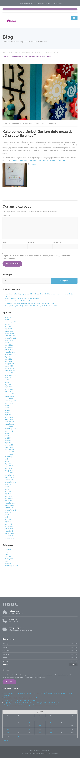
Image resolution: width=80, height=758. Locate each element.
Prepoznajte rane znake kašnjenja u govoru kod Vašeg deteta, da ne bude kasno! (32, 303)
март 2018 (8, 443)
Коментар (6, 215)
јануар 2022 (9, 350)
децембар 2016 (10, 475)
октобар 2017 (9, 454)
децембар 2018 (10, 422)
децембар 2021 (10, 352)
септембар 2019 (10, 401)
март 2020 (8, 387)
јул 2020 (7, 380)
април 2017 (8, 466)
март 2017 (8, 468)
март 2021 (8, 361)
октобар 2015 (9, 508)
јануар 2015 (9, 529)
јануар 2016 (9, 501)
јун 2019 (7, 408)
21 (61, 729)
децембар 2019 (10, 394)
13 (51, 726)
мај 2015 (8, 519)
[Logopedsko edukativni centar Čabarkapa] (11, 20)
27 (51, 733)
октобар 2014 (9, 536)
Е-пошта (31, 242)
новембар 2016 (10, 477)
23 (8, 733)
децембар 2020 (10, 368)
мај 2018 (8, 438)
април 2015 (8, 522)
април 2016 (8, 494)
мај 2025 (8, 317)
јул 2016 (7, 487)
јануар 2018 (9, 447)
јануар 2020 (9, 391)
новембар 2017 (10, 452)
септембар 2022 (10, 338)
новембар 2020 (10, 371)
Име (4, 242)
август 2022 (9, 340)
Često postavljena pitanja (27, 3)
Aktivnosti (53, 123)
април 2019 (8, 412)
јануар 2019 (9, 419)
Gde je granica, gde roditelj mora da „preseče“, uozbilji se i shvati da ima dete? (31, 306)
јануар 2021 (9, 366)
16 (8, 729)
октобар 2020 (9, 373)
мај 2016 (8, 491)
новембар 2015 (10, 505)
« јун (4, 740)
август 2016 (9, 484)
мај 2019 (8, 410)
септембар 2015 (10, 510)
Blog (6, 552)
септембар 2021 (10, 354)
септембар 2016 (10, 482)
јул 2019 (7, 405)
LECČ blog (8, 556)
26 (40, 733)
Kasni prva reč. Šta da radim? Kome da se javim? (21, 301)
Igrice (6, 554)
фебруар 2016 (9, 498)
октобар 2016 (9, 480)
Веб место (56, 242)
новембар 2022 (10, 336)
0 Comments (40, 123)
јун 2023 (7, 324)
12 (40, 726)
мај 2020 (8, 384)
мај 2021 (8, 357)
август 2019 (9, 403)
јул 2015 (7, 515)
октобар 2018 (9, 426)
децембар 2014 (10, 531)
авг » (8, 740)
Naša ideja (9, 682)
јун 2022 (7, 343)
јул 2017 (7, 459)
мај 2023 (8, 326)
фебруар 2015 (9, 526)
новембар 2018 (10, 424)
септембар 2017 (10, 457)
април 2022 (8, 345)
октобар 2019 (9, 398)
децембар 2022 (10, 333)
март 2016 (8, 496)
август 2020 (9, 378)
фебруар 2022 (9, 347)
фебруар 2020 (9, 389)
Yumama (8, 563)
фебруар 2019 (9, 417)
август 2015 (9, 512)
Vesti (6, 561)
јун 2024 (7, 319)
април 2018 (8, 440)
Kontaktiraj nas (57, 3)
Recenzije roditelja (44, 3)
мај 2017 (8, 463)
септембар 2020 (10, 375)
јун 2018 (7, 436)
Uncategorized (9, 559)
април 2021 (8, 359)
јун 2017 (7, 461)
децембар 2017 (10, 450)
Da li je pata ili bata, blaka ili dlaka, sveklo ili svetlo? (22, 299)
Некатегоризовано (11, 566)
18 (29, 729)
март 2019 (8, 415)
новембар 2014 (10, 533)
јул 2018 (7, 433)
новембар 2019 (10, 396)
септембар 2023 (10, 322)
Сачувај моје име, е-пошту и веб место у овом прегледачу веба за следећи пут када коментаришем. (36, 257)
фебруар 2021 (9, 364)
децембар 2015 (10, 503)
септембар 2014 (10, 538)
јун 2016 (7, 489)
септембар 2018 (10, 429)
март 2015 (8, 524)
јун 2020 (7, 382)
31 (18, 736)
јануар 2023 (9, 331)
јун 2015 (7, 517)
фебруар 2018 (9, 445)
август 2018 (9, 431)
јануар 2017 (9, 473)
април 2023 (8, 329)
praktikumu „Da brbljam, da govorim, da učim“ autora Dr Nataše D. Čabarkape (37, 160)
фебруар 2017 (9, 471)
